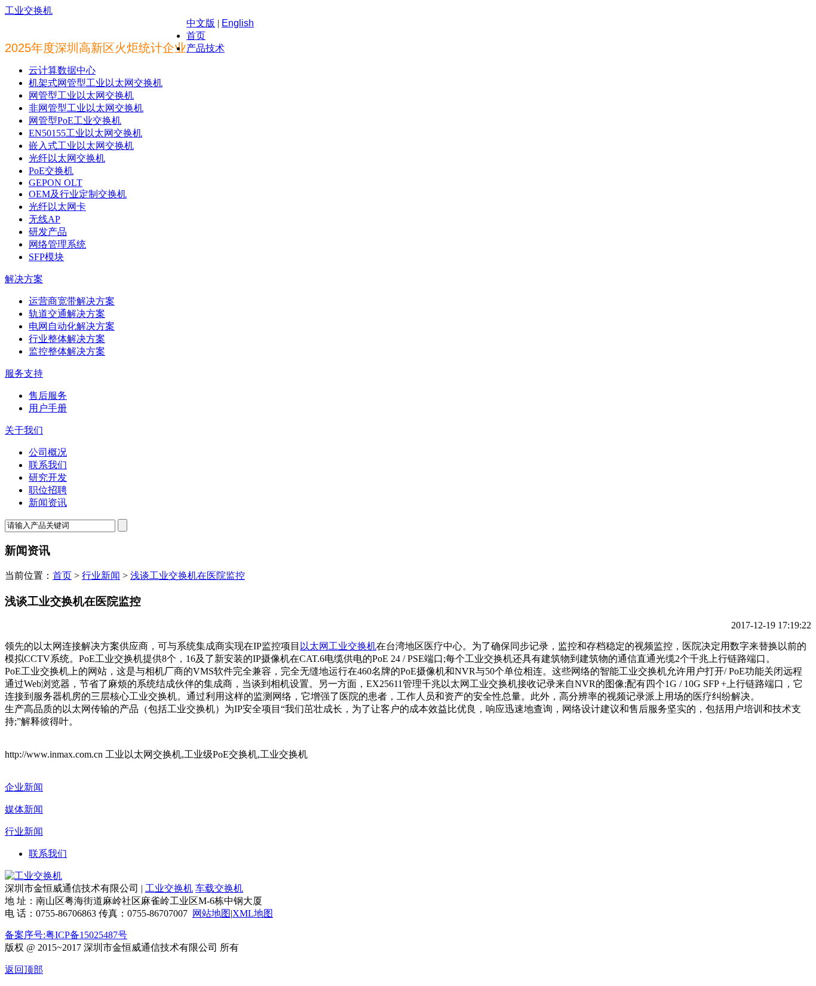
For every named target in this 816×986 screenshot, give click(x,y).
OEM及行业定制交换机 (78, 194)
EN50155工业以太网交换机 (85, 133)
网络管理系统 (57, 244)
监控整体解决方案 (67, 351)
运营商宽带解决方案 (72, 301)
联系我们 (48, 465)
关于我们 (24, 430)
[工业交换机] (33, 876)
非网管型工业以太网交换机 (86, 108)
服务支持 (24, 373)
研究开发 (48, 477)
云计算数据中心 (62, 70)
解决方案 (24, 279)
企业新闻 (24, 787)
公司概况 (48, 452)
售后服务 (48, 395)
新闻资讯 (48, 502)
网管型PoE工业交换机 (75, 120)
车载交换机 (219, 888)
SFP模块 (46, 257)
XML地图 (252, 913)
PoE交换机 (51, 171)
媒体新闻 (24, 809)
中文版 (200, 23)
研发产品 (48, 232)
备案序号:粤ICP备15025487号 (66, 935)
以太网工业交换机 (338, 646)
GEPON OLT (55, 183)
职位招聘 (48, 490)
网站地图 (211, 913)
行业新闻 (101, 575)
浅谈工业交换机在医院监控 (187, 575)
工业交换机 (29, 10)
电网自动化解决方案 (72, 326)
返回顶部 (24, 969)
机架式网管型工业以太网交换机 (95, 83)
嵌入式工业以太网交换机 (81, 146)
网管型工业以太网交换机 (81, 95)
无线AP (44, 219)
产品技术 (205, 48)
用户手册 (48, 408)
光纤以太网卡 (57, 207)
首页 (195, 35)
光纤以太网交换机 (67, 158)
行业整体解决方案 (67, 339)
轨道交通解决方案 (67, 314)
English (238, 23)
